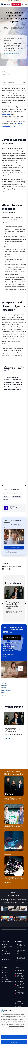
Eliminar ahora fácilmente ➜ (12, 54)
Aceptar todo (14, 1042)
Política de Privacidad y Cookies (16, 1026)
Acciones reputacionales (14, 492)
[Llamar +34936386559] (22, 4)
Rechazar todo (14, 1037)
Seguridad (5, 499)
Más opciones (14, 1032)
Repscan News (14, 508)
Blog (14, 24)
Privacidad (5, 496)
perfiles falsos (6, 114)
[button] (25, 4)
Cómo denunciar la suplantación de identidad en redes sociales (13, 730)
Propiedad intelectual (16, 496)
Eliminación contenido (6, 28)
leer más (7, 738)
